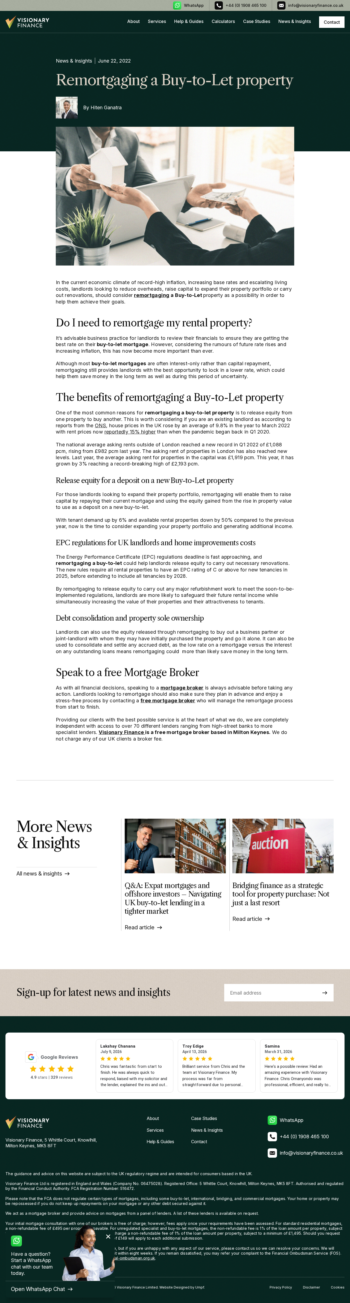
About (133, 21)
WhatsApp (194, 5)
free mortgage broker (168, 700)
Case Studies (256, 21)
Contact (199, 1141)
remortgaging (151, 295)
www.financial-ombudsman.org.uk (124, 1258)
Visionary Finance (122, 732)
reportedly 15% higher (130, 432)
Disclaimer (311, 1287)
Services (157, 21)
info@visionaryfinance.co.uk (315, 5)
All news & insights (39, 873)
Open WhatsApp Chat (38, 1289)
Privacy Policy (281, 1287)
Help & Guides (188, 21)
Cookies (338, 1287)
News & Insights (294, 21)
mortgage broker (182, 688)
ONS (100, 425)
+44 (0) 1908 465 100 (246, 5)
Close (108, 1236)
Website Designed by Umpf (181, 1287)
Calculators (223, 21)
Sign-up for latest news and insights (93, 992)
